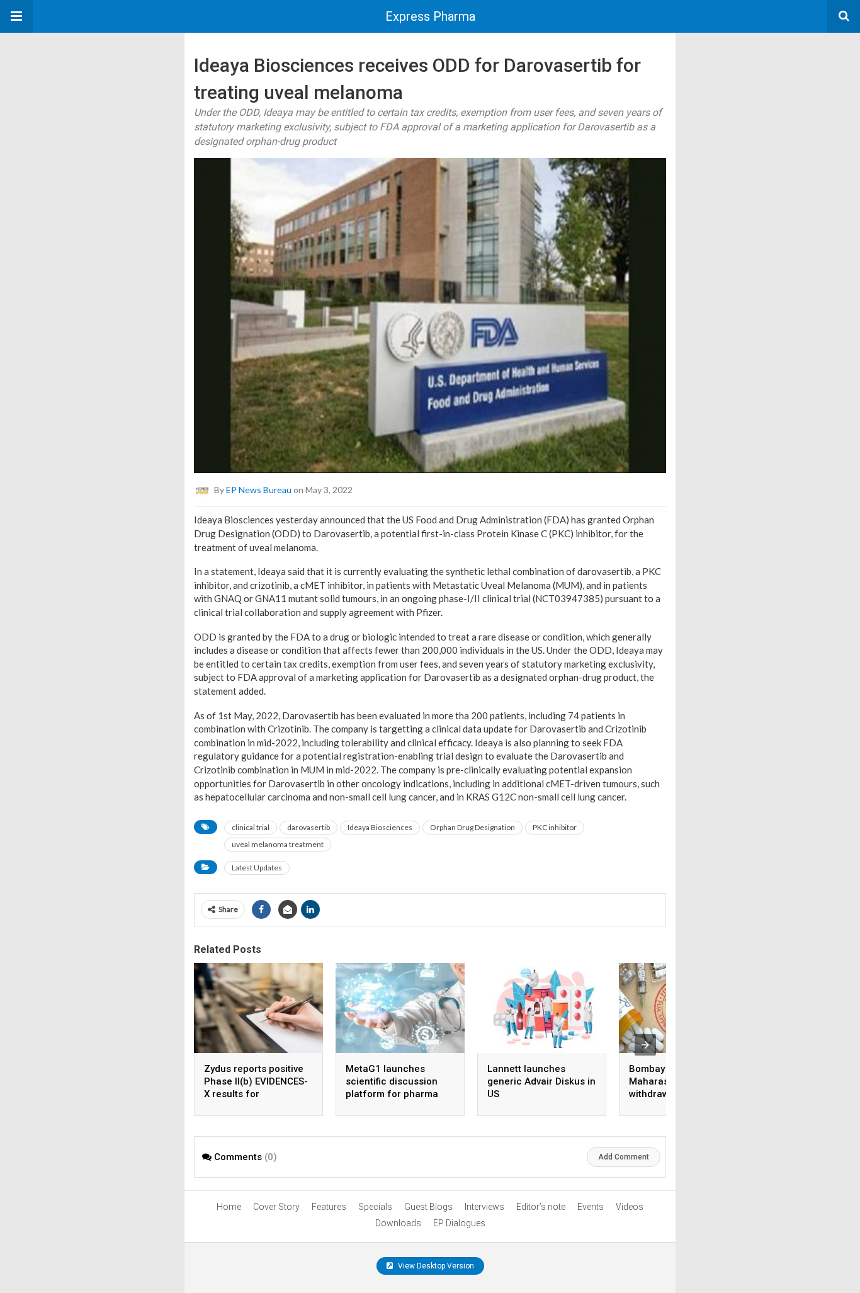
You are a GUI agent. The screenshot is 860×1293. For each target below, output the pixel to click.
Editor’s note (540, 1207)
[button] (16, 16)
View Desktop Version (435, 1266)
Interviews (484, 1207)
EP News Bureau (258, 489)
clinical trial (250, 827)
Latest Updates (257, 867)
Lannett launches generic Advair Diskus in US (541, 1081)
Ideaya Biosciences (380, 827)
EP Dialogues (459, 1223)
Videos (629, 1207)
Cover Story (276, 1207)
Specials (375, 1207)
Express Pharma (430, 16)
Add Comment (623, 1157)
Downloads (398, 1223)
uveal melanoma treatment (278, 844)
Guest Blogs (428, 1207)
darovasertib (308, 827)
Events (590, 1207)
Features (329, 1207)
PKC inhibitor (555, 827)
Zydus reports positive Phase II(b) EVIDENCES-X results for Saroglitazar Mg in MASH (256, 1094)
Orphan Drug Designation (472, 827)
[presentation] (645, 1045)
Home (229, 1207)
